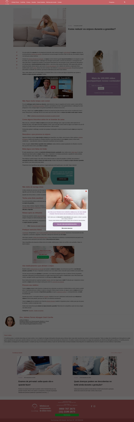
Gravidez (34, 2)
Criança (28, 2)
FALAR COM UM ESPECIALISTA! (67, 224)
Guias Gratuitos (41, 2)
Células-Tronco (15, 2)
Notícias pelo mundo (51, 2)
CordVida (22, 2)
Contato (60, 2)
